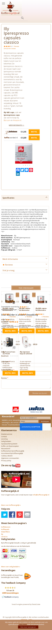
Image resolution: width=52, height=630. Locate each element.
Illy (2, 534)
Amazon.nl (17, 120)
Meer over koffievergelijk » (11, 505)
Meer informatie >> (16, 125)
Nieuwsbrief (5, 448)
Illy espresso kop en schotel (26, 353)
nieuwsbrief (27, 514)
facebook (12, 514)
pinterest (19, 514)
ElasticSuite (36, 604)
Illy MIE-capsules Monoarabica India (25, 310)
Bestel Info (10, 331)
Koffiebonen (5, 527)
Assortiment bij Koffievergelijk (12, 453)
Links (30, 619)
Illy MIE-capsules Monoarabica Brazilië (41, 310)
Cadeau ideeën (7, 456)
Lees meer (23, 624)
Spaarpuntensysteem (9, 444)
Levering (4, 439)
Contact (4, 436)
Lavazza (4, 536)
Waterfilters (5, 532)
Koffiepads (5, 529)
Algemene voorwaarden (10, 458)
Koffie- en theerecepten (10, 446)
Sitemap (24, 619)
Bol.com (7, 120)
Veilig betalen (6, 441)
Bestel (34, 132)
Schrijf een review (10, 48)
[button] (23, 165)
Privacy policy (6, 460)
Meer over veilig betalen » (10, 566)
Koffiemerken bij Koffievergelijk (12, 451)
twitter (4, 514)
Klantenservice (6, 434)
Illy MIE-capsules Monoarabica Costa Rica (9, 310)
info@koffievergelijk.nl (41, 495)
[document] (26, 625)
